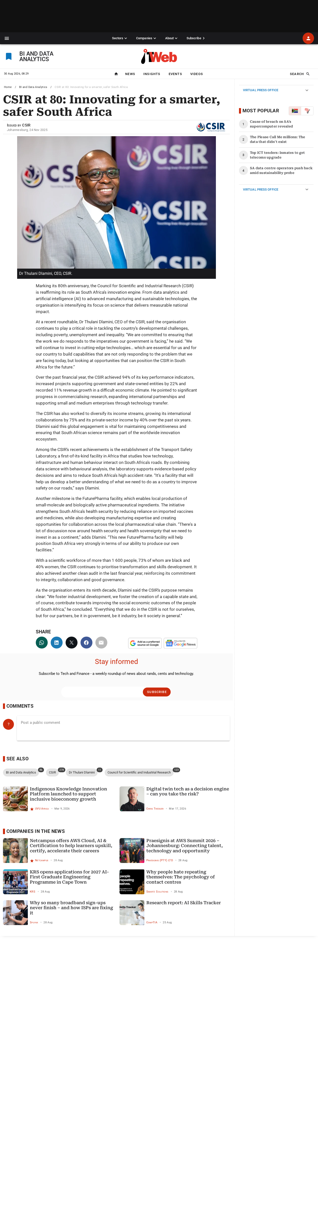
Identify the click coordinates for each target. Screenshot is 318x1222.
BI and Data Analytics (33, 87)
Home (8, 87)
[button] (7, 38)
